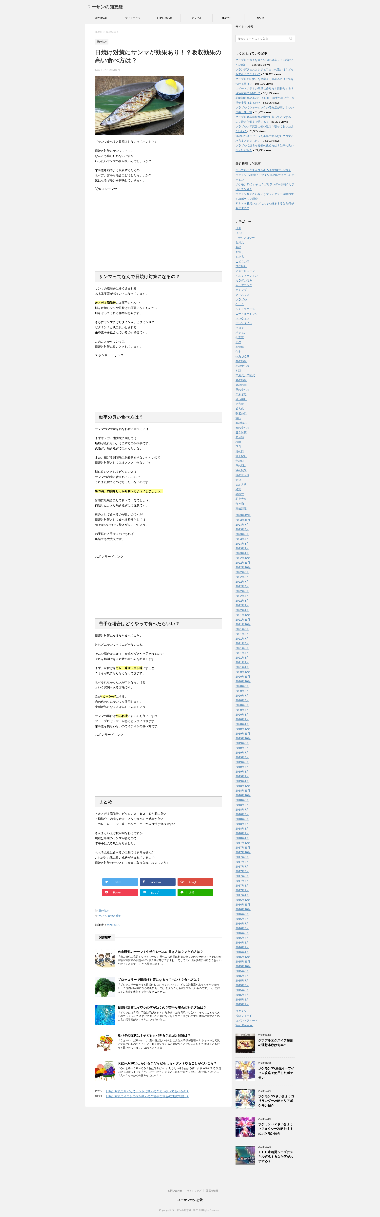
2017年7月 (242, 866)
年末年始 (241, 394)
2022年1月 (242, 610)
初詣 (238, 370)
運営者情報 (101, 17)
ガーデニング (244, 285)
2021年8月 (242, 633)
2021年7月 (242, 638)
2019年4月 (242, 766)
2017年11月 (243, 847)
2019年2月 (242, 776)
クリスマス (242, 294)
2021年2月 (242, 662)
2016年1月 (242, 952)
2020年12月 (243, 671)
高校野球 (241, 508)
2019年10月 (243, 738)
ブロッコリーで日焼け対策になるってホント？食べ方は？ (159, 979)
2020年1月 (242, 724)
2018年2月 (242, 833)
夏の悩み (104, 910)
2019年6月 (242, 757)
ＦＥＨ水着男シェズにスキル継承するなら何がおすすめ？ (275, 1156)
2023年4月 (242, 538)
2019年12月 (243, 728)
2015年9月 (242, 971)
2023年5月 (242, 534)
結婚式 (240, 494)
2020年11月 (243, 676)
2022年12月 (243, 557)
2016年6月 (242, 928)
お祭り (260, 17)
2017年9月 (242, 857)
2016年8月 (242, 918)
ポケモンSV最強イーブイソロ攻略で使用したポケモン (276, 1073)
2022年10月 (243, 567)
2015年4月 (242, 994)
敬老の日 (241, 413)
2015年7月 (242, 980)
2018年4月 (242, 823)
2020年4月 (242, 709)
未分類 (240, 437)
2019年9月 (242, 743)
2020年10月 (243, 681)
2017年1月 (242, 895)
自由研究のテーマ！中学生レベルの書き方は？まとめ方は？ (160, 951)
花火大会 (241, 498)
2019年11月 (243, 733)
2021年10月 (243, 624)
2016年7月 (242, 923)
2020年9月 (242, 686)
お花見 (240, 256)
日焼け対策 (114, 915)
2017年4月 (242, 880)
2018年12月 (243, 785)
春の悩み (241, 422)
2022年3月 (242, 600)
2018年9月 (242, 800)
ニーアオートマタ (247, 313)
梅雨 (238, 441)
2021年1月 (242, 667)
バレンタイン (244, 323)
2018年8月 (242, 804)
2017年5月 (242, 876)
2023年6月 (242, 529)
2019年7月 (242, 752)
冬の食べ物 (242, 365)
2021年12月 (243, 614)
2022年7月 (242, 581)
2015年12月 (243, 956)
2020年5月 (242, 705)
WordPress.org (245, 1025)
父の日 (240, 460)
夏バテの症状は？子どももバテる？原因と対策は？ (154, 1035)
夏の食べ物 (242, 389)
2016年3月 (242, 942)
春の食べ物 (242, 427)
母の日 (240, 451)
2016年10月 (243, 909)
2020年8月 (242, 690)
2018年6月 (242, 814)
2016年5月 (242, 933)
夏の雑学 (241, 384)
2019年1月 (242, 781)
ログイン (241, 1011)
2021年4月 (242, 652)
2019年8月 (242, 747)
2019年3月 (242, 771)
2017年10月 (243, 852)
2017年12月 (243, 842)
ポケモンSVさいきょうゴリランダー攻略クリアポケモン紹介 (276, 1101)
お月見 (240, 242)
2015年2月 (242, 1004)
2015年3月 (242, 999)
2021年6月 (242, 643)
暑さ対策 (241, 432)
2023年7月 (242, 524)
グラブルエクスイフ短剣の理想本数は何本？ (263, 170)
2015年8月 (242, 975)
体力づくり (228, 17)
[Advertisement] (158, 229)
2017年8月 (242, 861)
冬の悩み (241, 361)
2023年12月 (243, 515)
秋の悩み (241, 465)
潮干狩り (241, 456)
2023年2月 (242, 548)
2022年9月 (242, 572)
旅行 (238, 418)
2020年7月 (242, 695)
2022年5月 (242, 591)
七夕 (238, 342)
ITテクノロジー (245, 237)
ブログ (240, 327)
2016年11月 (243, 904)
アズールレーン (245, 270)
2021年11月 (243, 619)
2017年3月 (242, 885)
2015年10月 (243, 966)
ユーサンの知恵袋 (105, 6)
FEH (238, 228)
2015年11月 (243, 961)
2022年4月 (242, 595)
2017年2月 (242, 890)
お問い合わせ (164, 17)
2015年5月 (242, 990)
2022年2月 (242, 605)
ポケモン (241, 332)
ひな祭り (241, 266)
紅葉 (238, 489)
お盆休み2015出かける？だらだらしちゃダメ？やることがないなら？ (167, 1063)
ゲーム (240, 304)
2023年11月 (243, 519)
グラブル (196, 17)
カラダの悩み (244, 280)
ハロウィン (242, 318)
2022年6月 (242, 586)
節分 (238, 479)
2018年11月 (243, 790)
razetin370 (113, 925)
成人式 (240, 408)
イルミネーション (247, 275)
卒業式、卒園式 (245, 375)
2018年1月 (242, 838)
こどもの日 (242, 261)
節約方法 (241, 484)
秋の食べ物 (242, 475)
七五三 (240, 337)
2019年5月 (242, 762)
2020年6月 (242, 700)
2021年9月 (242, 629)
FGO (239, 232)
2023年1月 (242, 553)
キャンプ (241, 289)
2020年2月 (242, 719)
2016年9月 (242, 914)
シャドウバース (245, 308)
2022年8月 (242, 576)
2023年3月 (242, 543)
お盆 (238, 247)
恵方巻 (240, 403)
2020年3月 (242, 714)
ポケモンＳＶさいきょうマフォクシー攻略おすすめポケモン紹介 (275, 1128)
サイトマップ (133, 17)
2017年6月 (242, 871)
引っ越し (241, 399)
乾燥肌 (240, 346)
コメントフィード (247, 1020)
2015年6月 (242, 985)
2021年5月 (242, 648)
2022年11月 (243, 562)
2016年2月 (242, 947)
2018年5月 (242, 819)
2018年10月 (243, 795)
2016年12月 (243, 899)
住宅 (238, 351)
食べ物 (240, 503)
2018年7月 (242, 809)
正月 (238, 446)
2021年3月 (242, 657)
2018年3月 (242, 828)
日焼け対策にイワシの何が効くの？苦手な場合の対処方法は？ (162, 1007)
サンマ (102, 915)
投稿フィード (244, 1015)
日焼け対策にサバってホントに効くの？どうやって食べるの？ (147, 1091)
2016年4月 (242, 937)
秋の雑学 (241, 470)
